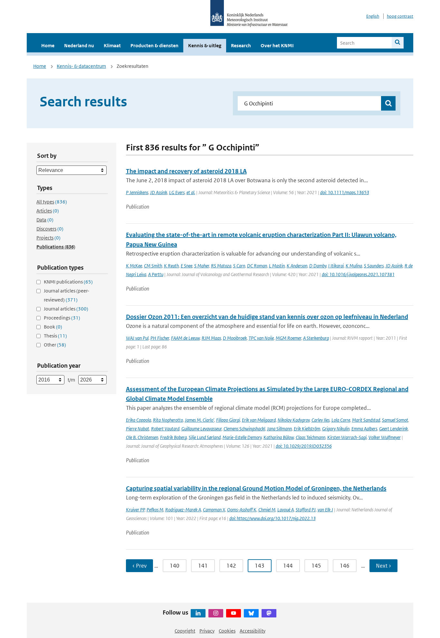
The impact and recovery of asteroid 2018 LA (186, 171)
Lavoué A (285, 510)
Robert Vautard (165, 429)
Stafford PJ (306, 510)
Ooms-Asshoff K (241, 510)
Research (241, 45)
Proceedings (62, 318)
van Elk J (325, 510)
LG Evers (177, 192)
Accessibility (252, 631)
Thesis (55, 336)
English (372, 16)
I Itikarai (336, 266)
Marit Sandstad (366, 420)
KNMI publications (68, 282)
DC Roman (257, 266)
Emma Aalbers (364, 429)
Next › (383, 565)
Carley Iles (320, 420)
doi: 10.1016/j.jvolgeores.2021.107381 (358, 274)
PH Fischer (159, 338)
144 (288, 565)
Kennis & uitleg (204, 45)
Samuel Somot (395, 420)
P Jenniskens (137, 192)
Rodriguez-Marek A (183, 510)
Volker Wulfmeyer (384, 437)
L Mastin (277, 266)
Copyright (185, 631)
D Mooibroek (235, 338)
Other (55, 345)
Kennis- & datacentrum (81, 66)
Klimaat (112, 45)
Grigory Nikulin (335, 429)
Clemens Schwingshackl (244, 429)
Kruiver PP (135, 510)
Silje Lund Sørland (205, 437)
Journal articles (66, 309)
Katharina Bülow (278, 437)
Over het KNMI (277, 45)
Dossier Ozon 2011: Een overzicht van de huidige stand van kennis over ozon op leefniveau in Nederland (267, 316)
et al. (191, 192)
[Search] (398, 43)
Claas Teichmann (310, 437)
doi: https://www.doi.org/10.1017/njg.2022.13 (272, 518)
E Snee (186, 266)
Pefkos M (155, 510)
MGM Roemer (288, 338)
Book (53, 327)
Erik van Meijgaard (259, 420)
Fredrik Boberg (173, 437)
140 (174, 565)
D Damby (317, 266)
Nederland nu (79, 45)
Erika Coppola (138, 420)
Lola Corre (340, 420)
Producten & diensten (154, 45)
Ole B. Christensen (142, 437)
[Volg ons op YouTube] (233, 613)
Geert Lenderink (393, 429)
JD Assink (158, 192)
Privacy (207, 631)
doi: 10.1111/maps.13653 (344, 192)
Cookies (227, 631)
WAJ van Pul (137, 338)
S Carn (239, 266)
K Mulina (354, 266)
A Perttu (155, 274)
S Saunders (374, 266)
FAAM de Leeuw (185, 338)
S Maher (201, 266)
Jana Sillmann (279, 429)
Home (47, 45)
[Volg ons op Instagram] (216, 613)
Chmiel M (266, 510)
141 (203, 565)
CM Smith (153, 266)
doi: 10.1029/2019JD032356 (304, 446)
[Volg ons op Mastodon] (269, 613)
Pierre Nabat (137, 429)
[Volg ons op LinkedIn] (198, 613)
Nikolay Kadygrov (294, 420)
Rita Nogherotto (168, 420)
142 (231, 565)
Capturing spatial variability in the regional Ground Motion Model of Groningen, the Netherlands (256, 488)
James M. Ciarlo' (199, 420)
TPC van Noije (261, 338)
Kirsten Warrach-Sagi (347, 437)
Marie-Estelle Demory (242, 437)
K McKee (134, 266)
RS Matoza (221, 266)
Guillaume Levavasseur (201, 429)
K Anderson (297, 266)
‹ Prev (139, 565)
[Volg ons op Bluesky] (251, 613)
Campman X (214, 510)
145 (316, 565)
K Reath (171, 266)
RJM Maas (211, 338)
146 (344, 565)
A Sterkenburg (316, 338)
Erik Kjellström (307, 429)
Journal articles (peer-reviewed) (66, 295)
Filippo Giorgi (228, 420)
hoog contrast (400, 16)
